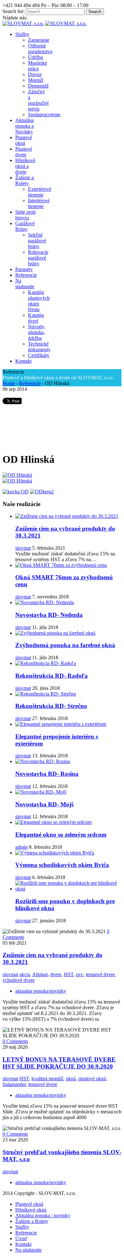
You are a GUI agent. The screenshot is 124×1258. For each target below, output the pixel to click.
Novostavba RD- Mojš (44, 804)
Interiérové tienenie (39, 203)
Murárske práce (37, 65)
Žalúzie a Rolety (31, 1221)
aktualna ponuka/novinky (40, 991)
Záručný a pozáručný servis (38, 100)
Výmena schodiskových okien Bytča (62, 864)
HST (68, 974)
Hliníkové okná (30, 1209)
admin (21, 847)
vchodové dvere (19, 980)
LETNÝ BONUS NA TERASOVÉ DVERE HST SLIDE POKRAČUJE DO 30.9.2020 (59, 1063)
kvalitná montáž (47, 1078)
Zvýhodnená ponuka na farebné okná (65, 645)
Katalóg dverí (36, 318)
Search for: (13, 11)
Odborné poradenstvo (40, 48)
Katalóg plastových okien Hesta (39, 300)
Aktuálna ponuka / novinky (42, 1215)
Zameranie (38, 40)
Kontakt (23, 1244)
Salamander (14, 1084)
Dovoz (35, 74)
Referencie (30, 383)
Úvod (21, 1238)
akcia (24, 974)
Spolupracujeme (44, 114)
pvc (79, 974)
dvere (55, 974)
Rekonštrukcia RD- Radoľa (51, 675)
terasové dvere (100, 974)
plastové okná (92, 1078)
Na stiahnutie (28, 1250)
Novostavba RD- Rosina (47, 773)
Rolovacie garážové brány (38, 257)
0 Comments (15, 1041)
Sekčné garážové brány (37, 240)
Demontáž (38, 86)
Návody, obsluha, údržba (36, 332)
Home (9, 383)
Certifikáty (38, 355)
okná (71, 1078)
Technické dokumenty (39, 346)
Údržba (35, 57)
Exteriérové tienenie (39, 191)
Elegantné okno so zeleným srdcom (61, 834)
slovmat (23, 548)
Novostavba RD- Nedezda (49, 614)
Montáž (35, 80)
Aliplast (40, 974)
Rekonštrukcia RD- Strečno (51, 706)
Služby (22, 1227)
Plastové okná (29, 1204)
